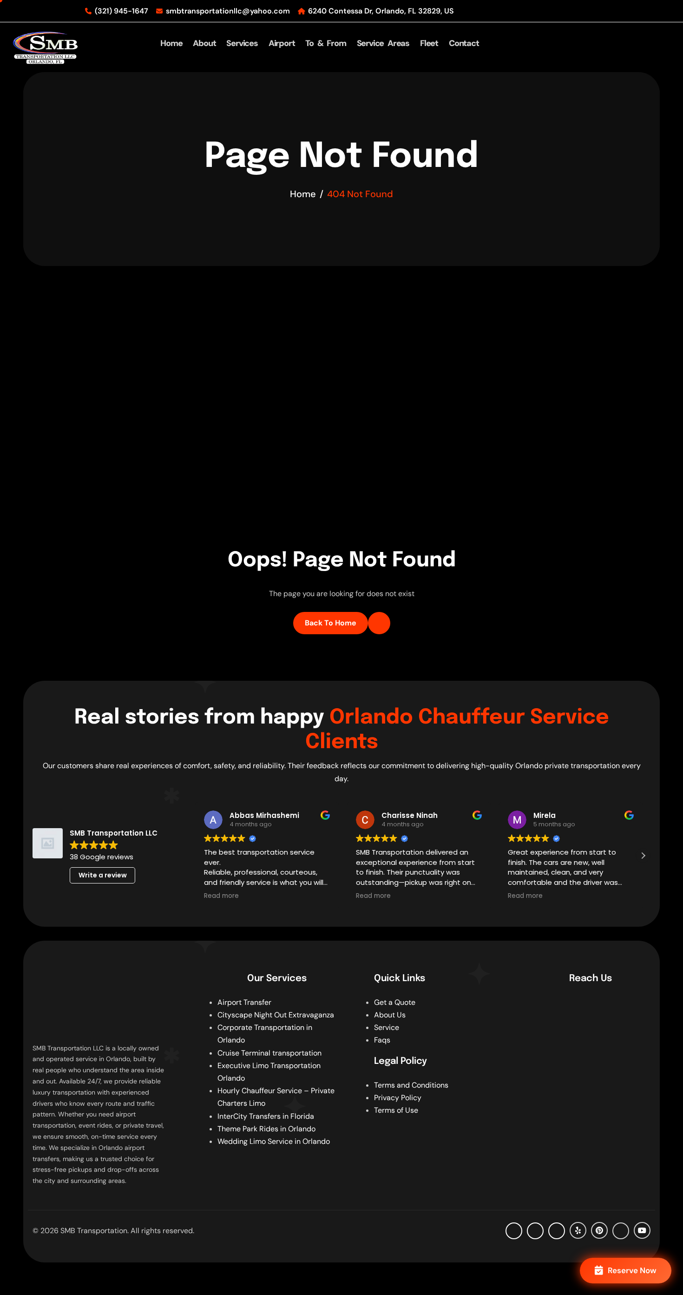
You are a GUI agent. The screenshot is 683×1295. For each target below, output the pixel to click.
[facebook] (514, 1230)
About (204, 43)
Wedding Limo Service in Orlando (273, 1141)
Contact (464, 43)
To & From (325, 43)
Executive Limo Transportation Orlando (269, 1072)
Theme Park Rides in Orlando (266, 1129)
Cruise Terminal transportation (269, 1053)
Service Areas (383, 43)
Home (171, 43)
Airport (282, 43)
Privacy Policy (397, 1097)
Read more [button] (221, 896)
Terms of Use (396, 1110)
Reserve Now (632, 1270)
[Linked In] (620, 1230)
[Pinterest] (599, 1230)
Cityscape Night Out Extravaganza (275, 1015)
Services (241, 43)
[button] (643, 856)
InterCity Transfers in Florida (265, 1116)
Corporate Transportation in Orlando (264, 1034)
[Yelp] (578, 1230)
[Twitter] (535, 1230)
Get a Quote (394, 1002)
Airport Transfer (244, 1002)
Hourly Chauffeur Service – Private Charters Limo (276, 1097)
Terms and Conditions (411, 1085)
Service (386, 1027)
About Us (390, 1015)
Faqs (382, 1040)
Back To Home (330, 623)
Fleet (429, 43)
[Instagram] (556, 1230)
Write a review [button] (103, 875)
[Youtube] (642, 1230)
